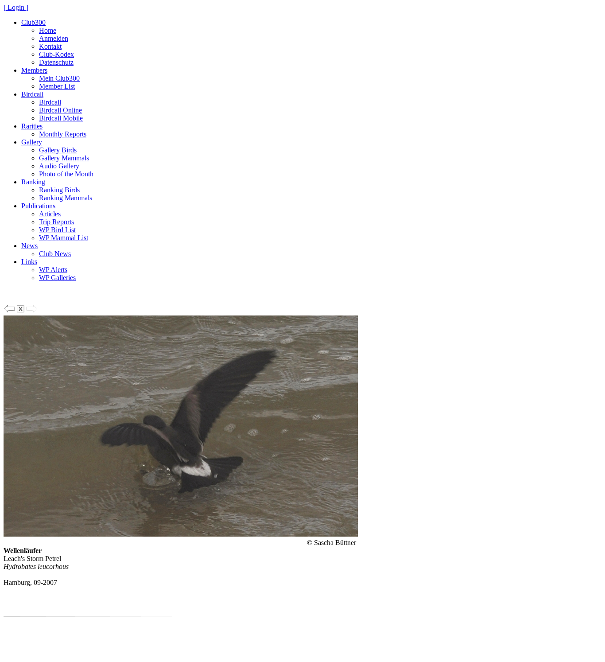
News (29, 245)
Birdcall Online (60, 110)
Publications (38, 206)
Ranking (33, 182)
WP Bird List (57, 230)
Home (47, 30)
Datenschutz (56, 62)
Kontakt (50, 46)
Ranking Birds (59, 190)
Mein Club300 (59, 78)
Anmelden (53, 38)
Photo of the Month (66, 174)
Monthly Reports (62, 134)
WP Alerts (53, 269)
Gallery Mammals (64, 158)
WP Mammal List (63, 237)
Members (34, 70)
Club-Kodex (56, 54)
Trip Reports (56, 222)
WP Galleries (57, 277)
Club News (55, 253)
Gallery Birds (58, 150)
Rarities (32, 126)
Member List (57, 86)
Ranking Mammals (65, 198)
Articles (50, 214)
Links (29, 261)
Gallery (31, 142)
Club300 (33, 22)
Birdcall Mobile (61, 118)
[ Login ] (16, 7)
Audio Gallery (59, 166)
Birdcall (32, 94)
